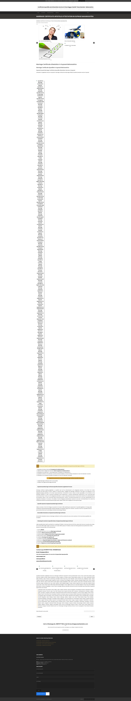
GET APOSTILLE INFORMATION (45, 41)
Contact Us (65, 630)
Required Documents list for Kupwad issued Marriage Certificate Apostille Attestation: (66, 478)
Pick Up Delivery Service (70, 41)
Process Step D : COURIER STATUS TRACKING (44, 645)
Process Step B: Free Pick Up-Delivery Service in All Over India (46, 642)
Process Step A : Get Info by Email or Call (43, 640)
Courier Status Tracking (70, 45)
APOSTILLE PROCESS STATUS (44, 59)
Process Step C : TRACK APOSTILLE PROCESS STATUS (45, 643)
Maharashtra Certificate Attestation (42, 22)
